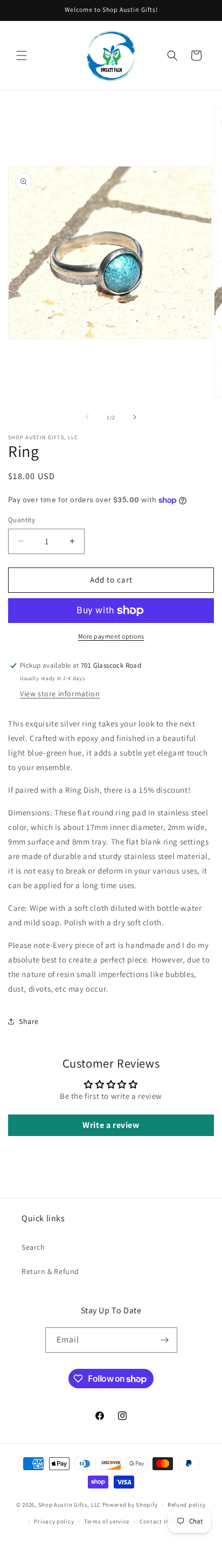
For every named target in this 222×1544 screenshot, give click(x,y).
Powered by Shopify (130, 1504)
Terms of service (106, 1521)
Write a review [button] (110, 1125)
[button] (21, 55)
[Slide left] (87, 417)
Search (33, 1247)
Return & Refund (50, 1271)
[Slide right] (135, 417)
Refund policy (187, 1504)
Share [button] (29, 1021)
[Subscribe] (165, 1340)
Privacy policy (54, 1521)
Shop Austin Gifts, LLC (69, 1504)
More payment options (111, 636)
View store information (60, 693)
